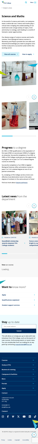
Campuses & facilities (9, 374)
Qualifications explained (10, 300)
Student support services (11, 305)
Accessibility (26, 440)
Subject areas (7, 8)
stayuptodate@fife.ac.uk (23, 344)
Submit (19, 331)
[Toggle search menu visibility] (26, 2)
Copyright (17, 440)
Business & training (8, 370)
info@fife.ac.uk (6, 407)
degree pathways (21, 183)
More (3, 379)
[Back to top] (34, 435)
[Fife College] (6, 2)
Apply (4, 295)
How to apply (27, 54)
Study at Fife (6, 365)
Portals (4, 384)
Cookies (10, 440)
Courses (4, 360)
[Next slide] (34, 97)
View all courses (10, 54)
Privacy (3, 440)
